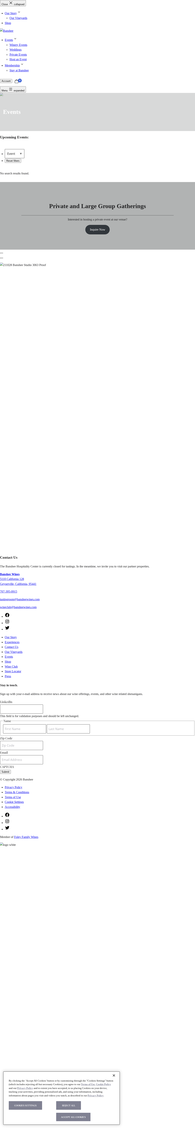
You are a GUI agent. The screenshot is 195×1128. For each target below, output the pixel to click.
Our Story (11, 13)
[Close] (114, 1075)
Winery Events (18, 44)
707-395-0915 (8, 591)
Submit (5, 771)
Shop (8, 23)
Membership (12, 65)
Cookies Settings (25, 1105)
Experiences (12, 642)
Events (9, 40)
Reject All (68, 1105)
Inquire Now (97, 229)
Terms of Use (13, 797)
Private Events (18, 54)
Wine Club (11, 666)
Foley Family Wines (26, 837)
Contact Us (11, 647)
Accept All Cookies (73, 1116)
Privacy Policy (13, 787)
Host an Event (18, 59)
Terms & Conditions (17, 792)
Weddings (16, 49)
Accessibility (12, 806)
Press (8, 676)
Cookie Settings (14, 802)
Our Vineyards (18, 18)
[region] (61, 1098)
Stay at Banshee (19, 70)
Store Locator (13, 671)
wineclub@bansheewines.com (18, 607)
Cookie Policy (103, 1084)
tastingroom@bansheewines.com (20, 599)
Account (6, 81)
